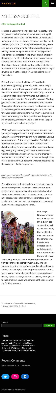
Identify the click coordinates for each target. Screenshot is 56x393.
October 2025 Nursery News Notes (17, 348)
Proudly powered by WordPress (13, 389)
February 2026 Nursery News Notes (17, 340)
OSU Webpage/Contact (13, 23)
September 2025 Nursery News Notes (18, 350)
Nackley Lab (8, 3)
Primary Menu (52, 3)
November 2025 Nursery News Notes (18, 345)
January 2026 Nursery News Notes (16, 343)
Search (4, 322)
